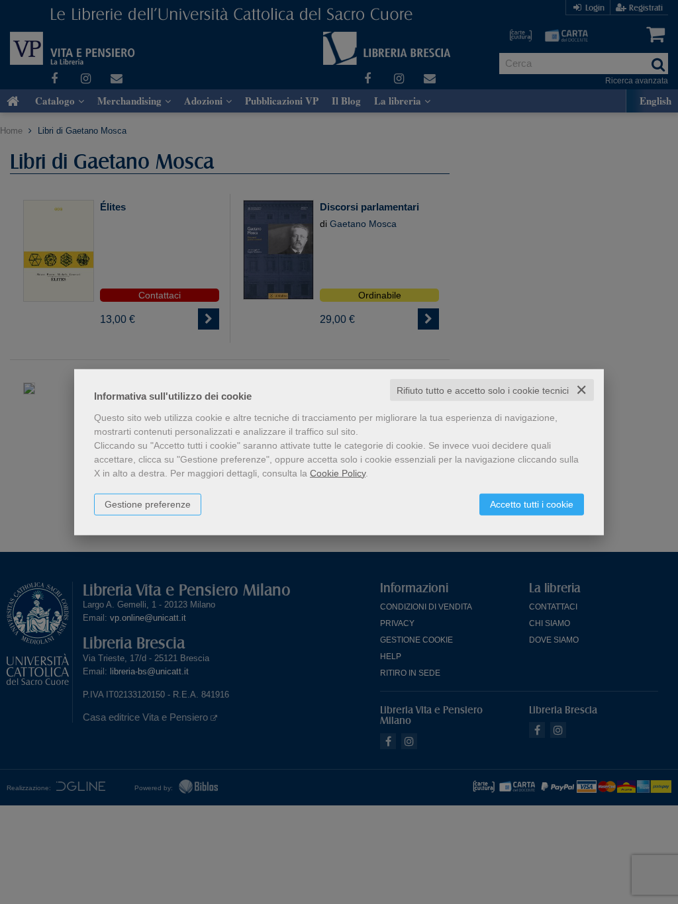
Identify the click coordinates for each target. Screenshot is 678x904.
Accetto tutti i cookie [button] (531, 503)
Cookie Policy (337, 472)
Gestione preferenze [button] (148, 503)
